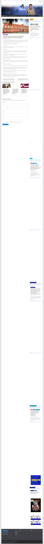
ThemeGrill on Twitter (5, 534)
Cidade (31, 163)
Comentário (4, 102)
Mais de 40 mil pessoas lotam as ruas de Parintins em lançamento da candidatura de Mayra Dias (35, 28)
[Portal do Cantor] (3, 16)
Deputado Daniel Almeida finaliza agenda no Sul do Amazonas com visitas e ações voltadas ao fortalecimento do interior (35, 291)
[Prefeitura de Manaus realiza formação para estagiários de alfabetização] (36, 408)
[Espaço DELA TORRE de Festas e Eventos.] (36, 489)
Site (2, 118)
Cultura (4, 34)
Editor (36, 295)
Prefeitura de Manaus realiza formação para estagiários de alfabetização (34, 413)
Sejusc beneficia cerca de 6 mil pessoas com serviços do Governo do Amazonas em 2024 (9, 79)
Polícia (36, 163)
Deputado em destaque (33, 287)
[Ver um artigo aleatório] (41, 16)
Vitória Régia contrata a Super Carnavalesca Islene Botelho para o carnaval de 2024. (24, 91)
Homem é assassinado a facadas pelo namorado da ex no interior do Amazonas (22, 79)
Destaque (34, 163)
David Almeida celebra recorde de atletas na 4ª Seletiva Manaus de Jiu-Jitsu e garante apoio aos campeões (6, 91)
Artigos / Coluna (32, 490)
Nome (3, 111)
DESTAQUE (6, 34)
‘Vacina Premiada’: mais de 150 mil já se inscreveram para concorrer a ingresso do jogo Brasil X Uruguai (15, 91)
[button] (7, 15)
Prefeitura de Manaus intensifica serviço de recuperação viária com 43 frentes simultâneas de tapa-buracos (35, 167)
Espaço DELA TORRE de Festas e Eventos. (34, 493)
